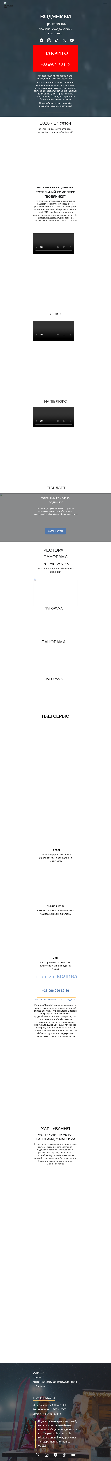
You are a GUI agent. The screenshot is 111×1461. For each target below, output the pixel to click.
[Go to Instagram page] (50, 40)
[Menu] (105, 5)
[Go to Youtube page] (72, 40)
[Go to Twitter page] (65, 40)
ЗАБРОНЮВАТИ (55, 531)
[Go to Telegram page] (43, 40)
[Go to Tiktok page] (58, 40)
